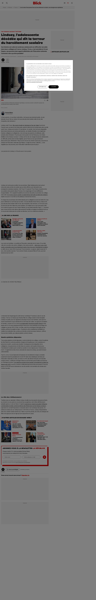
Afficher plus (42, 86)
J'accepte (53, 86)
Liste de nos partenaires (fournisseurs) (34, 82)
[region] (48, 75)
